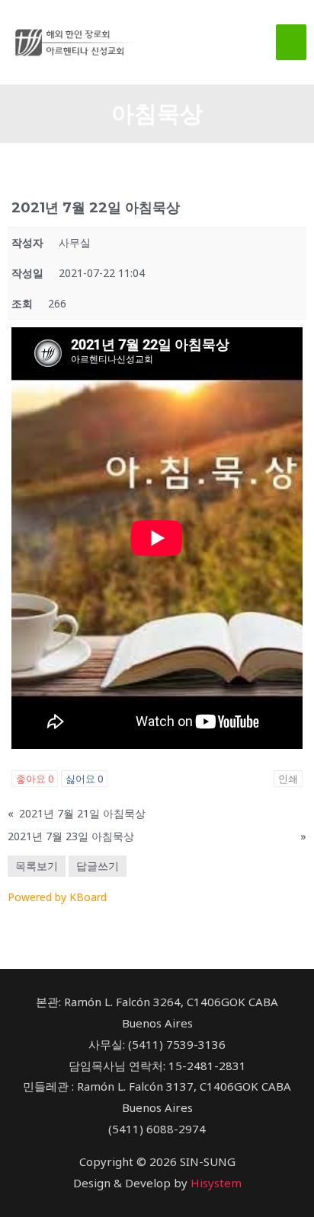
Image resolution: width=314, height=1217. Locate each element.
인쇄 (288, 778)
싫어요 (84, 778)
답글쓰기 (97, 866)
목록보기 (36, 866)
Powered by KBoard (57, 897)
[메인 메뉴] (291, 42)
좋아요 (34, 778)
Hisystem (216, 1182)
